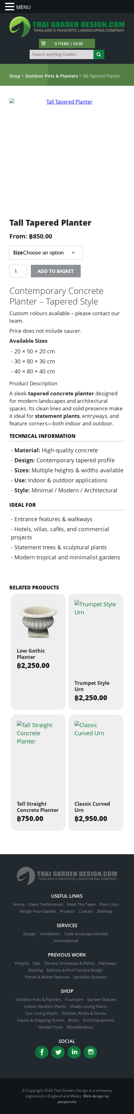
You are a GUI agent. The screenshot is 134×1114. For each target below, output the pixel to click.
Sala (36, 963)
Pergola (22, 963)
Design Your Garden (37, 911)
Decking (35, 970)
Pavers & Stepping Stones (41, 1020)
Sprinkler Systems (90, 977)
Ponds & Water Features (47, 977)
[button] (10, 6)
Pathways (107, 963)
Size (18, 252)
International (66, 940)
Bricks (73, 1020)
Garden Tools (50, 1027)
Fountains (74, 999)
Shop (14, 76)
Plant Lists (108, 904)
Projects (67, 911)
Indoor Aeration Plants (45, 1006)
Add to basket (56, 271)
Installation (50, 934)
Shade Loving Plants (88, 1006)
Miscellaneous (80, 1027)
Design (29, 934)
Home (19, 904)
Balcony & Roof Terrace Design (75, 970)
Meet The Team (81, 904)
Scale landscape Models (86, 934)
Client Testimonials (45, 904)
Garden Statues (101, 999)
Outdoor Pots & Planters (51, 76)
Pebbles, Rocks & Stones (84, 1013)
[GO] (98, 54)
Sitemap (104, 911)
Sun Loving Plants (41, 1013)
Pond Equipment (98, 1020)
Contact (86, 911)
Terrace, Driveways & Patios (69, 963)
